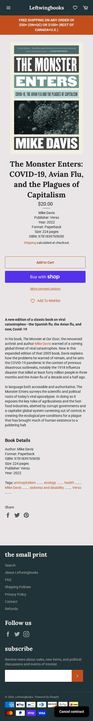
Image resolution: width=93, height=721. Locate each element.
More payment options (45, 288)
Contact (11, 602)
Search (10, 565)
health (69, 483)
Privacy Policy (15, 594)
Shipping (30, 243)
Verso (76, 488)
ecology (50, 483)
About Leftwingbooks (21, 573)
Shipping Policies (18, 587)
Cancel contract (71, 712)
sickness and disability (47, 488)
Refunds (11, 609)
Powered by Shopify (47, 697)
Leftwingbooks (46, 7)
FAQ (8, 580)
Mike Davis (43, 344)
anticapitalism (25, 483)
